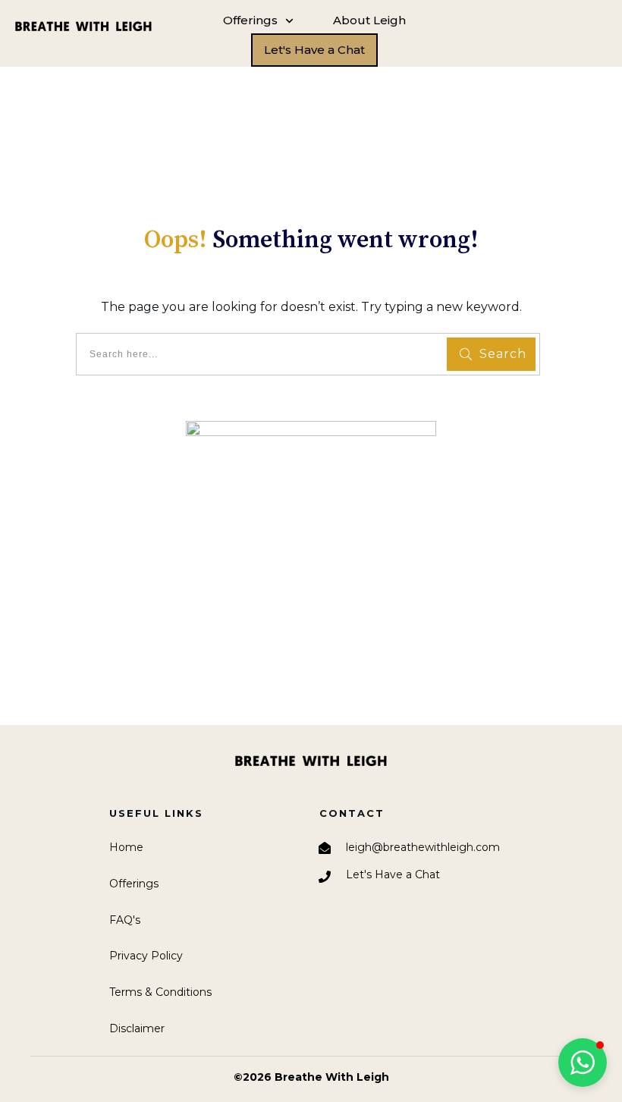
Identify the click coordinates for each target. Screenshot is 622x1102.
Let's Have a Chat (393, 874)
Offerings (134, 883)
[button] (582, 1062)
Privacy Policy (146, 955)
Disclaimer (137, 1028)
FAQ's (124, 920)
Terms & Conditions (160, 992)
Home (126, 847)
